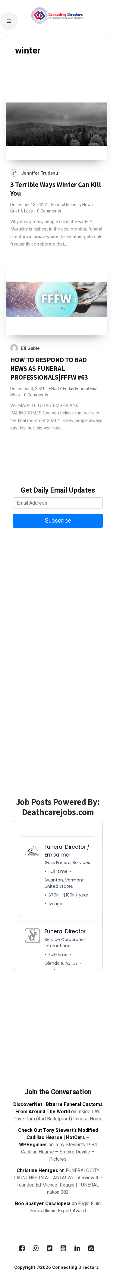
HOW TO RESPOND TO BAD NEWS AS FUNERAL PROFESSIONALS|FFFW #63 (49, 368)
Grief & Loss (21, 211)
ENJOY (55, 389)
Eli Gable (30, 348)
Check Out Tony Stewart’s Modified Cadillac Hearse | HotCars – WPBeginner (58, 1137)
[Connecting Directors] (56, 33)
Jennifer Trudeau (39, 173)
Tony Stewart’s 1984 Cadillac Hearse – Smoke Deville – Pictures (59, 1152)
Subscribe (58, 520)
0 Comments (49, 211)
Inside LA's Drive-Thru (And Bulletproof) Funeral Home (57, 1115)
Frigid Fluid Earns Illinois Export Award (65, 1207)
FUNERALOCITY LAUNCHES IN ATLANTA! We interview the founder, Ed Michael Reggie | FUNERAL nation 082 (58, 1181)
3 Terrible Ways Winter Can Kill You (55, 189)
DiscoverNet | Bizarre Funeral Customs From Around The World (58, 1108)
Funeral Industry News (72, 205)
